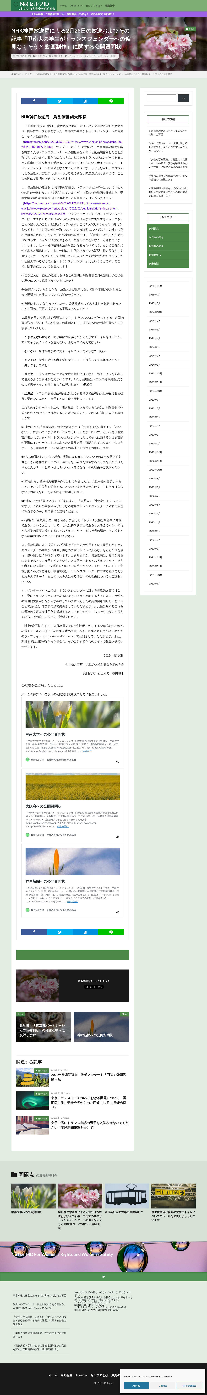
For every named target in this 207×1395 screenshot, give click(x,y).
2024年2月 (155, 355)
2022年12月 (155, 452)
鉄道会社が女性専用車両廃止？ (124, 1212)
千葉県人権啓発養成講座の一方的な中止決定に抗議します (168, 177)
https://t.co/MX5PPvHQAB (89, 1304)
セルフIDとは (93, 5)
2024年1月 (155, 364)
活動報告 (110, 5)
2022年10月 (155, 469)
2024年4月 (155, 338)
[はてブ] (85, 101)
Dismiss (163, 1385)
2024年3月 (155, 347)
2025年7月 (155, 294)
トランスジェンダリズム (78, 56)
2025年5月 (155, 303)
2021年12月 (155, 557)
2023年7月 (155, 408)
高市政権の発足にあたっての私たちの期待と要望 (168, 132)
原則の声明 (118, 1375)
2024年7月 (155, 320)
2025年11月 (155, 285)
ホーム (63, 5)
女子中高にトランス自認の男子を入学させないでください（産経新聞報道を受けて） (90, 1125)
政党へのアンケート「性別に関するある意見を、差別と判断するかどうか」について (168, 147)
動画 (113, 56)
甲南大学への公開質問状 (26, 1212)
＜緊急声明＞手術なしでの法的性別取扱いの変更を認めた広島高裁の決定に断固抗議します (168, 192)
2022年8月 (155, 487)
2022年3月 (155, 531)
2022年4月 (155, 522)
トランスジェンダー (100, 56)
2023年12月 (155, 373)
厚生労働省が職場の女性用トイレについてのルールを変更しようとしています (173, 1216)
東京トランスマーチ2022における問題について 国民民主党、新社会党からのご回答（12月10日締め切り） (88, 1102)
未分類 (155, 263)
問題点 (38, 56)
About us (75, 5)
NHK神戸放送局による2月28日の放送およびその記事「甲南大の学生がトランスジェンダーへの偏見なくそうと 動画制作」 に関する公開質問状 (104, 74)
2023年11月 (155, 382)
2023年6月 (155, 417)
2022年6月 (155, 504)
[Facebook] (34, 101)
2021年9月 (155, 583)
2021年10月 (155, 574)
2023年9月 (155, 399)
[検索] (183, 98)
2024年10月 (155, 312)
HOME (17, 74)
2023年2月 (155, 443)
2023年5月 (155, 425)
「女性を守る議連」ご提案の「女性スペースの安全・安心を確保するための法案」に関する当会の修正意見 (168, 163)
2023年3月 (155, 434)
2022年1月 (155, 548)
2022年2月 (155, 539)
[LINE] (111, 101)
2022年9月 (155, 478)
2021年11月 (155, 566)
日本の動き (48, 56)
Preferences (189, 1385)
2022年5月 (155, 513)
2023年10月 (155, 390)
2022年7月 (155, 495)
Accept (136, 1385)
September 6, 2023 (108, 1309)
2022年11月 (155, 460)
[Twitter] (60, 101)
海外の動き (157, 245)
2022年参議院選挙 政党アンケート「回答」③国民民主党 (88, 1077)
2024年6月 (155, 329)
